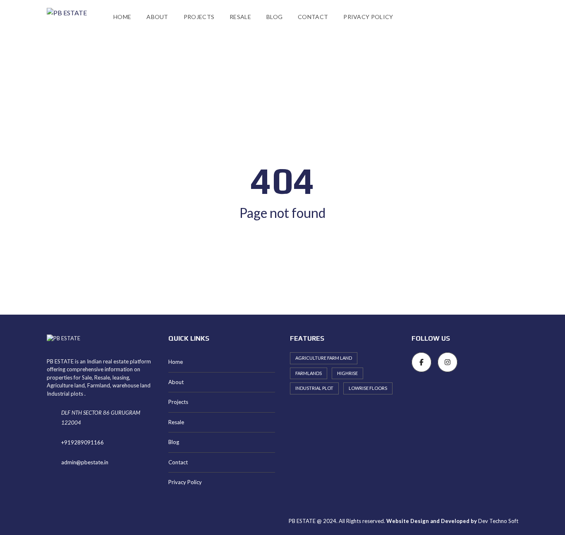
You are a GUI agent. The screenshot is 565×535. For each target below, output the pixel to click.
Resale (240, 16)
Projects (199, 16)
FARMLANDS (308, 373)
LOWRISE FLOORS (368, 388)
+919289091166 (82, 442)
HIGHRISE (347, 373)
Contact (313, 16)
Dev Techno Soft (498, 521)
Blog (274, 16)
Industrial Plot (314, 388)
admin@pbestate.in (84, 462)
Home (122, 16)
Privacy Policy (368, 16)
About (157, 16)
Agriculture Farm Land (323, 358)
